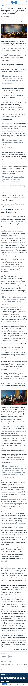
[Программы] (11, 684)
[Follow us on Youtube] (8, 678)
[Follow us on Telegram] (24, 678)
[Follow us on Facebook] (2, 678)
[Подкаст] (18, 678)
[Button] (23, 22)
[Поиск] (24, 684)
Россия (3, 6)
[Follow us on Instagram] (11, 678)
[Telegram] (17, 684)
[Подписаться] (21, 678)
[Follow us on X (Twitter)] (5, 678)
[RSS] (14, 678)
